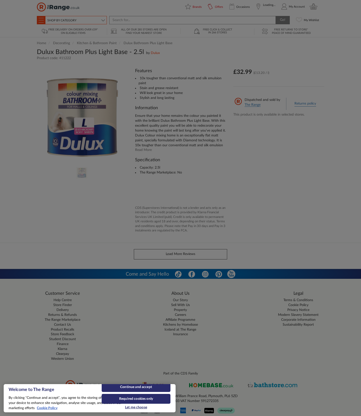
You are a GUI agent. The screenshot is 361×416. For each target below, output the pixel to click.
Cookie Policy (47, 408)
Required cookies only (136, 399)
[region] (90, 398)
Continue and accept (136, 387)
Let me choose (136, 407)
